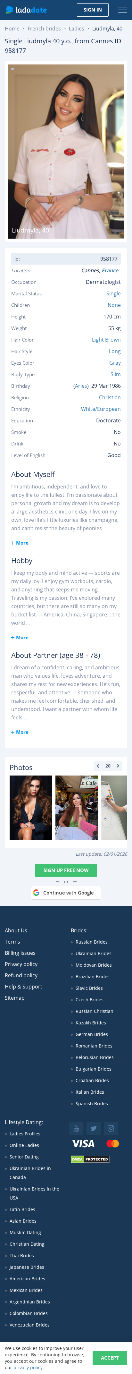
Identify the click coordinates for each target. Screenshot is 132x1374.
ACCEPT (110, 1357)
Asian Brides (23, 1221)
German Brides (92, 1034)
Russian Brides (92, 942)
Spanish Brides (92, 1103)
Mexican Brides (26, 1290)
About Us (16, 930)
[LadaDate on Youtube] (76, 1128)
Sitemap (15, 997)
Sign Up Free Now (66, 870)
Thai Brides (22, 1255)
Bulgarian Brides (93, 1069)
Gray (115, 362)
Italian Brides (90, 1092)
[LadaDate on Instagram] (111, 1128)
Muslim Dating (25, 1232)
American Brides (27, 1279)
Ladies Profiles (25, 1134)
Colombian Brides (29, 1313)
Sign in (93, 9)
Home (12, 28)
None (114, 305)
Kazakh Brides (91, 1023)
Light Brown (106, 339)
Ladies (76, 28)
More (22, 542)
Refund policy (21, 975)
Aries (81, 385)
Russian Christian (94, 1011)
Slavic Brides (89, 988)
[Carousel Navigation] (108, 766)
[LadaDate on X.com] (94, 1128)
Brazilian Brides (93, 976)
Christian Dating (27, 1244)
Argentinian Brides (30, 1302)
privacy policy (28, 1367)
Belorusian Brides (95, 1057)
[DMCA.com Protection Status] (90, 1161)
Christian (110, 397)
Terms (12, 941)
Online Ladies (24, 1145)
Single (113, 293)
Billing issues (20, 952)
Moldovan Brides (94, 965)
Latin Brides (22, 1209)
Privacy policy (21, 964)
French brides (44, 28)
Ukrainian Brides (93, 953)
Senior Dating (24, 1157)
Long (115, 351)
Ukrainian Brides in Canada (30, 1172)
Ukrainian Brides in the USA (34, 1193)
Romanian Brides (94, 1046)
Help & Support (23, 986)
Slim (116, 374)
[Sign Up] (31, 808)
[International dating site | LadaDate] (26, 10)
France (111, 270)
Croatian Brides (92, 1080)
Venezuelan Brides (30, 1325)
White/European (101, 408)
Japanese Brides (27, 1267)
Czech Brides (89, 1000)
